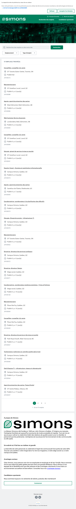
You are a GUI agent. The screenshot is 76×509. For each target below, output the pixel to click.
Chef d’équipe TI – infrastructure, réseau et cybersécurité (22, 368)
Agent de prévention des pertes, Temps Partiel (19, 385)
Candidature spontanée (66, 19)
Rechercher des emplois (46, 19)
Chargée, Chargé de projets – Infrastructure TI (19, 218)
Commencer (38, 483)
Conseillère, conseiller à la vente (14, 68)
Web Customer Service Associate (14, 118)
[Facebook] (36, 497)
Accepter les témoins (66, 11)
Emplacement (9, 53)
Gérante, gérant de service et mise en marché (19, 151)
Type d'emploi (27, 53)
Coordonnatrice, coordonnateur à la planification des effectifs (24, 201)
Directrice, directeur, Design (13, 268)
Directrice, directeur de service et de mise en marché (21, 335)
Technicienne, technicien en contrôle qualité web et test (22, 352)
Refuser (52, 11)
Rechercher (56, 47)
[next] (45, 403)
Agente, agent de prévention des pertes (17, 101)
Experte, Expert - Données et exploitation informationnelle (23, 168)
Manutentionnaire (10, 84)
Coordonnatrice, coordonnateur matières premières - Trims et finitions (27, 285)
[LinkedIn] (39, 497)
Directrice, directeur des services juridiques (18, 251)
